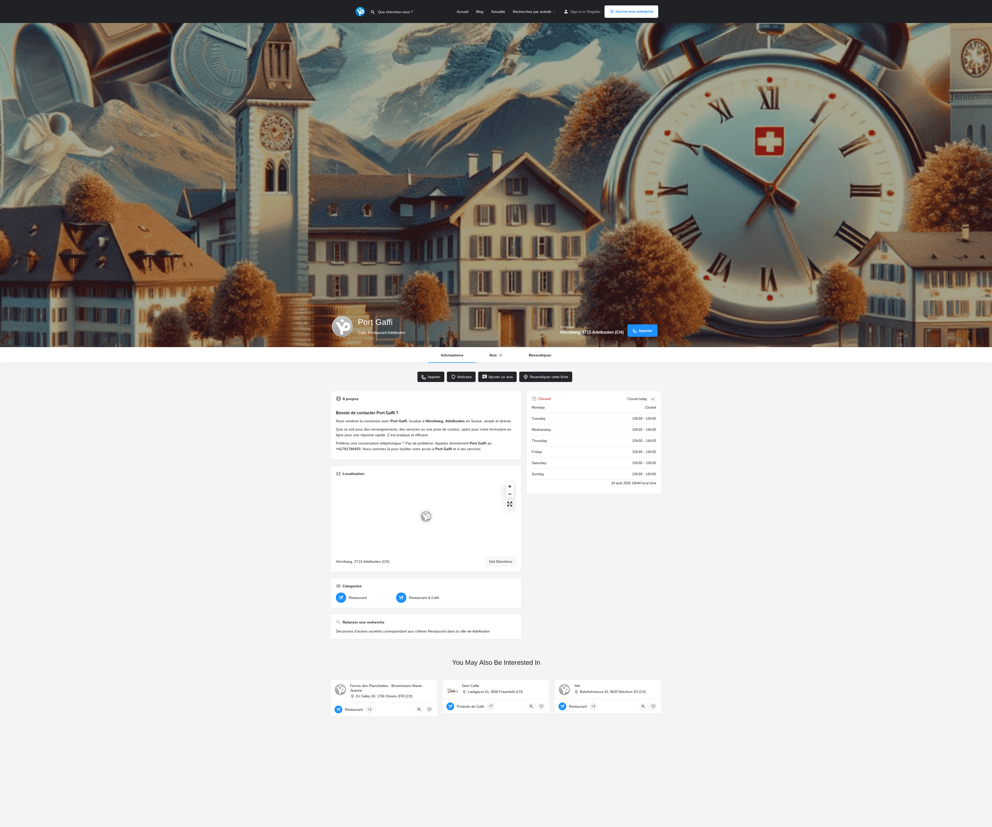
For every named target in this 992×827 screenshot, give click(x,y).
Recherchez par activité (532, 12)
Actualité (498, 12)
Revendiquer (540, 355)
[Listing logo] (342, 326)
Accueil (462, 12)
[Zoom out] (510, 494)
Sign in (576, 12)
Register (594, 12)
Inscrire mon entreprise (634, 11)
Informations (452, 355)
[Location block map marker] (426, 516)
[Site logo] (360, 11)
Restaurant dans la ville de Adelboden (459, 631)
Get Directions (500, 561)
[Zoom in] (510, 486)
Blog (479, 12)
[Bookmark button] (429, 709)
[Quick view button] (419, 709)
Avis (495, 355)
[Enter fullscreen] (510, 504)
